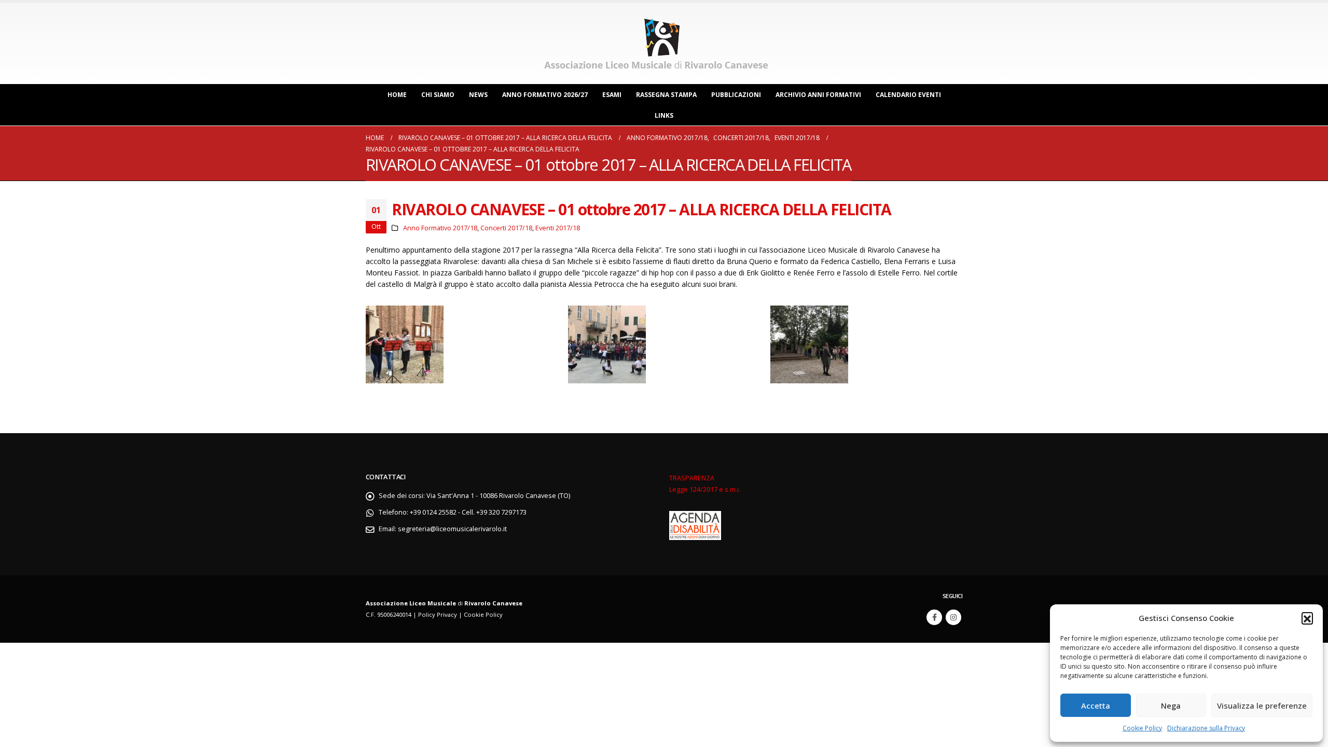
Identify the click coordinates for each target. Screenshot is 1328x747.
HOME (397, 94)
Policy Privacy (437, 614)
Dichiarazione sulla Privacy (1206, 728)
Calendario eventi (908, 94)
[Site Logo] (658, 43)
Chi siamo (437, 94)
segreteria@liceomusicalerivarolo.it (452, 528)
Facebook (934, 617)
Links (664, 115)
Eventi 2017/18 (557, 228)
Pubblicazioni (736, 94)
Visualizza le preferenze (1262, 705)
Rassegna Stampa (666, 94)
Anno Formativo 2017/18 (440, 228)
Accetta (1095, 705)
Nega (1171, 705)
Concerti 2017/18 (506, 228)
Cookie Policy (1142, 728)
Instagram (953, 617)
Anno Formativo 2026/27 (545, 94)
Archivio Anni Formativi (818, 94)
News (478, 94)
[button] (1307, 618)
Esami (611, 94)
